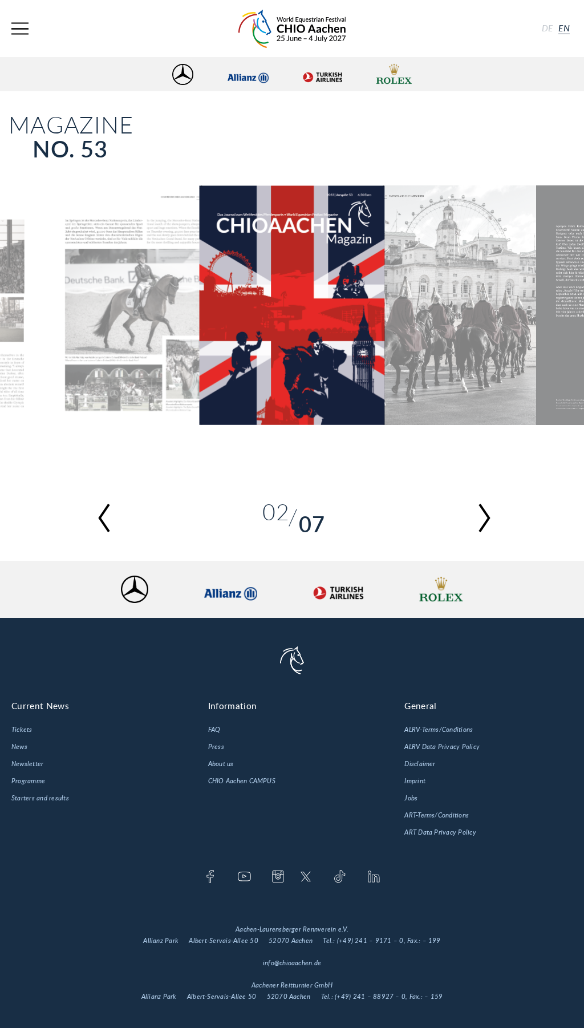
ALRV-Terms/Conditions (438, 729)
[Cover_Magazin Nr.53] (291, 305)
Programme (28, 781)
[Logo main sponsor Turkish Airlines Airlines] (322, 74)
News (19, 746)
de (547, 28)
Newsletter (27, 763)
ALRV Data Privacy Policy (442, 746)
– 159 (433, 996)
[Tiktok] (339, 877)
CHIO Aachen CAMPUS (241, 781)
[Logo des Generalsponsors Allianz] (248, 74)
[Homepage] (292, 28)
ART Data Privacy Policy (440, 832)
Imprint (414, 781)
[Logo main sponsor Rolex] (394, 74)
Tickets (22, 729)
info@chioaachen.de (292, 963)
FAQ (214, 729)
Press (216, 746)
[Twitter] (306, 877)
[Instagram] (278, 877)
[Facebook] (210, 877)
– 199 (432, 940)
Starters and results (40, 798)
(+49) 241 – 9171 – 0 (370, 940)
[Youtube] (244, 877)
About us (221, 763)
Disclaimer (419, 763)
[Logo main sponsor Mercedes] (182, 74)
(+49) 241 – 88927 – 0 (370, 996)
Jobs (410, 798)
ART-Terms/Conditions (436, 815)
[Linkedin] (374, 877)
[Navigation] (20, 29)
